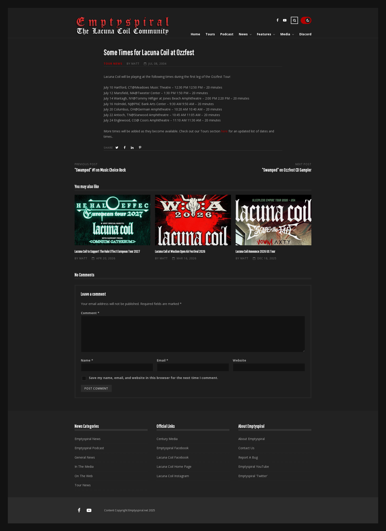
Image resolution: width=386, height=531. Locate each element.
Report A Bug (248, 457)
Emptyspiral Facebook (173, 448)
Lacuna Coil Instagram (173, 476)
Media (285, 34)
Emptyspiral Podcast (89, 448)
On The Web (84, 476)
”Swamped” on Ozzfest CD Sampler (286, 169)
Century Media (167, 439)
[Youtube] (284, 21)
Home (195, 34)
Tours (210, 34)
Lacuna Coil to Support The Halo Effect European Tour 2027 (112, 220)
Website (239, 360)
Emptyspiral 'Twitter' (253, 476)
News (243, 34)
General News (85, 457)
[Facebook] (277, 21)
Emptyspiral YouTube (253, 466)
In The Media (84, 466)
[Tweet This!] (117, 147)
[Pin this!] (140, 147)
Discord (305, 34)
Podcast (226, 34)
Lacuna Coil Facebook (173, 457)
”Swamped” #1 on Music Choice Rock (100, 169)
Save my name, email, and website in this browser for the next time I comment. (153, 378)
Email (162, 360)
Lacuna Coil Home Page (174, 466)
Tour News (113, 63)
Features (264, 34)
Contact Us (246, 448)
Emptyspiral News (88, 439)
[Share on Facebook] (125, 147)
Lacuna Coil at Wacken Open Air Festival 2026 (193, 220)
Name (87, 360)
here (224, 131)
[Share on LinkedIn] (132, 147)
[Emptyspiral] (123, 34)
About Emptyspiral (251, 439)
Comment (90, 313)
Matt (135, 63)
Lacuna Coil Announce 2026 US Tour (273, 220)
